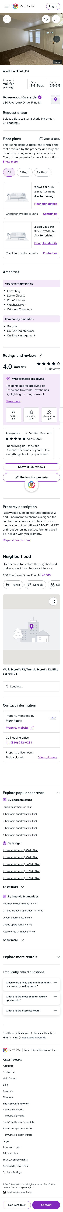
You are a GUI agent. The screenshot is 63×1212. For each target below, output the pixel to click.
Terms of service (12, 1147)
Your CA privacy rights (15, 1159)
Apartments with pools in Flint (19, 931)
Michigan (23, 1033)
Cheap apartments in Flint (17, 924)
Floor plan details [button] (45, 203)
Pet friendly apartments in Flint (20, 903)
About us (8, 1065)
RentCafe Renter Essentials (18, 1122)
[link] (53, 6)
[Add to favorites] (46, 19)
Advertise (8, 1091)
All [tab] (9, 172)
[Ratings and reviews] (40, 355)
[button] (31, 39)
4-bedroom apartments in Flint (20, 834)
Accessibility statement (16, 1166)
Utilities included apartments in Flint (23, 910)
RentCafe (8, 1033)
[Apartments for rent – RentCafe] (29, 6)
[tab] (25, 172)
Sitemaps (8, 1097)
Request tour (16, 1205)
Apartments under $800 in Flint (20, 850)
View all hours (47, 757)
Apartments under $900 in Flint (20, 857)
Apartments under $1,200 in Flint (21, 878)
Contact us (9, 1072)
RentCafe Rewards (13, 1115)
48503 (46, 575)
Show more (13, 401)
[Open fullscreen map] (53, 601)
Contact (46, 1205)
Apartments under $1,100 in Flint (21, 871)
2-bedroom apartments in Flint (20, 820)
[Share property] (56, 19)
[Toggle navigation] (7, 6)
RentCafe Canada (13, 1109)
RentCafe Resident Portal (17, 1134)
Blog (5, 1084)
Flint (5, 1037)
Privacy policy (10, 1153)
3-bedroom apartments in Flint (20, 827)
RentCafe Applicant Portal (17, 1128)
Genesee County (43, 1033)
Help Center (9, 1078)
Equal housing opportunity (19, 1192)
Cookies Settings (12, 1172)
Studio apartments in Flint (17, 806)
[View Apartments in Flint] (7, 19)
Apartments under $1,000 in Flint (21, 864)
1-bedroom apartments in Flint (20, 813)
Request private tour (16, 540)
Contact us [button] (50, 213)
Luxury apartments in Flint (17, 917)
